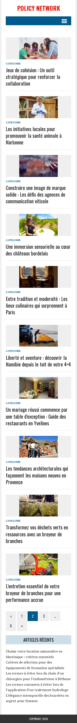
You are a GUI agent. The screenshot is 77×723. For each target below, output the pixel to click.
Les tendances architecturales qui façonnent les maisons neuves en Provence (37, 474)
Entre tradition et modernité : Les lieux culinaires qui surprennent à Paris (36, 305)
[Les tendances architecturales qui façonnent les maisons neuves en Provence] (38, 454)
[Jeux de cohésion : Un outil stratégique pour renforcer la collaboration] (38, 56)
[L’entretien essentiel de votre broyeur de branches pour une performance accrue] (38, 572)
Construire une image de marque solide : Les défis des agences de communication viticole (36, 194)
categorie (13, 63)
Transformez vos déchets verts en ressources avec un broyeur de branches (37, 533)
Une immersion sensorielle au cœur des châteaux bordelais (38, 250)
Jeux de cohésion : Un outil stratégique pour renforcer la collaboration (33, 76)
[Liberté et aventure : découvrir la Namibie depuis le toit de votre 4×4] (38, 343)
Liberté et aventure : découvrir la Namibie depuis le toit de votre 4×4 (38, 361)
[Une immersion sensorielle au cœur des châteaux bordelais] (38, 232)
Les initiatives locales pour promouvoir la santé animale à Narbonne (34, 135)
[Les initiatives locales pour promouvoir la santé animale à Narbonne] (38, 115)
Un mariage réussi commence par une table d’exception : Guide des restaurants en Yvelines (37, 416)
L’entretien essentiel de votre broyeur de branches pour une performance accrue (33, 592)
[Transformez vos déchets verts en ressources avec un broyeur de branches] (38, 513)
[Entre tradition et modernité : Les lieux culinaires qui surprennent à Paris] (38, 285)
